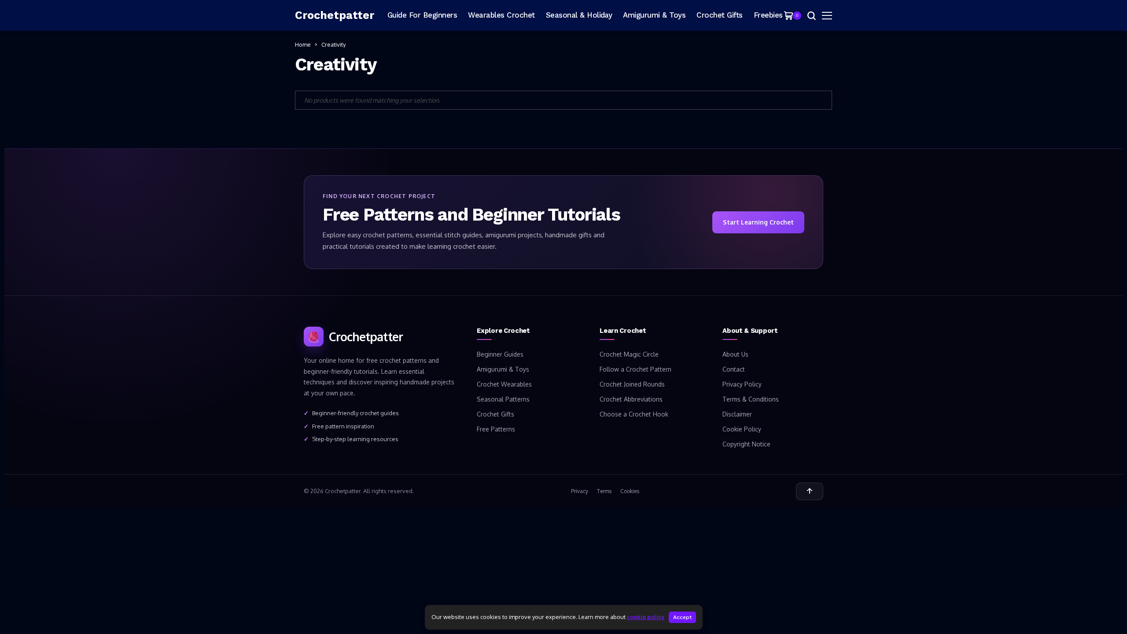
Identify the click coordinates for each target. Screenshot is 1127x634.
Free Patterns (496, 429)
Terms (604, 491)
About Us (735, 354)
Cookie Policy (741, 429)
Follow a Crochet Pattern (635, 369)
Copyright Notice (746, 444)
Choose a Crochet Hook (634, 414)
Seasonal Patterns (503, 399)
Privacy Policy (742, 384)
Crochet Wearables (504, 384)
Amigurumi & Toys (503, 369)
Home (303, 44)
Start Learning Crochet (758, 222)
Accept (682, 617)
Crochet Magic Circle (629, 354)
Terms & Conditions (750, 399)
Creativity (333, 44)
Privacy (579, 491)
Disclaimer (737, 414)
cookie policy (645, 616)
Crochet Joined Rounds (632, 384)
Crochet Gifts (495, 414)
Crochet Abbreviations (631, 399)
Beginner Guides (500, 354)
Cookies (629, 491)
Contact (733, 369)
